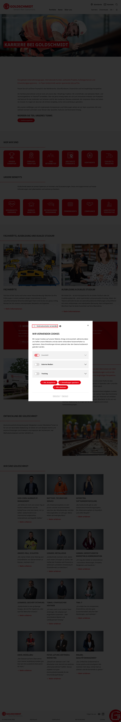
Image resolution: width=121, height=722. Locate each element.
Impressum (65, 396)
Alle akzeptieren (49, 382)
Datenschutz (56, 396)
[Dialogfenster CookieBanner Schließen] (88, 325)
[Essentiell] (85, 355)
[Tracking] (85, 374)
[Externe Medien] (85, 364)
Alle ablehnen (61, 387)
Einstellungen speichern (70, 382)
